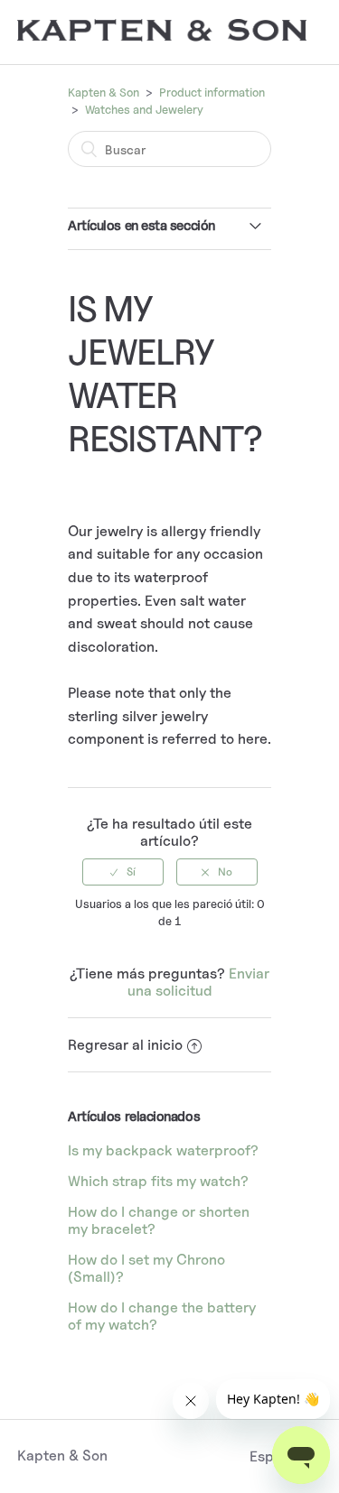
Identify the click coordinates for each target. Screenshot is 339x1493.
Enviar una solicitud (198, 982)
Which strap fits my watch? (158, 1181)
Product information (212, 92)
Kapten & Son (103, 92)
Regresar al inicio (125, 1044)
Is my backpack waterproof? (163, 1150)
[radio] (123, 872)
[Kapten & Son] (161, 36)
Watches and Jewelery (144, 109)
